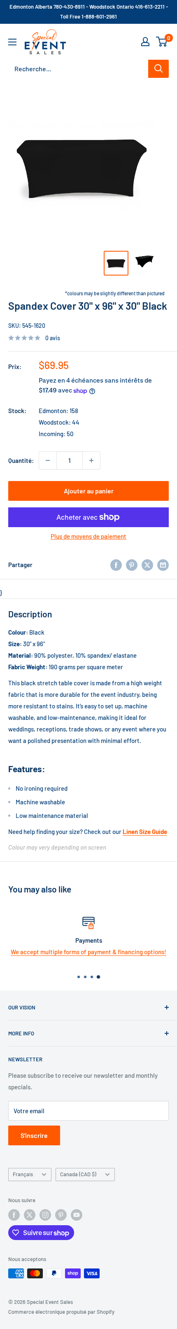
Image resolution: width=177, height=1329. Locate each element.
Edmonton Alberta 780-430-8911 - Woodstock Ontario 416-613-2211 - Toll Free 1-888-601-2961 (88, 11)
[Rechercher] (158, 69)
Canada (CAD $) (78, 1174)
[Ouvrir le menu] (12, 42)
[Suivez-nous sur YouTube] (76, 1215)
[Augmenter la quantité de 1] (91, 460)
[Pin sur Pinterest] (131, 564)
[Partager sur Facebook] (116, 564)
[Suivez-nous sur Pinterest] (61, 1215)
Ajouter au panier (89, 491)
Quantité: (21, 460)
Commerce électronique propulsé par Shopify (61, 1311)
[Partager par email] (163, 564)
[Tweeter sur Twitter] (147, 564)
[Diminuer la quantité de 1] (47, 460)
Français (23, 1174)
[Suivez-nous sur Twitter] (29, 1215)
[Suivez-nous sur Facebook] (14, 1215)
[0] (162, 42)
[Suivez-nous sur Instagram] (45, 1215)
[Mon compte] (145, 41)
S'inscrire (34, 1135)
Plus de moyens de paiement (88, 536)
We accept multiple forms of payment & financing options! (88, 951)
